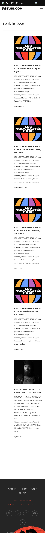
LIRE (24, 489)
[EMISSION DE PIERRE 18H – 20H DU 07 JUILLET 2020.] (28, 372)
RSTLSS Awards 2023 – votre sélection (22, 505)
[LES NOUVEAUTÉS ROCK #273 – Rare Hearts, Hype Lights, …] (28, 48)
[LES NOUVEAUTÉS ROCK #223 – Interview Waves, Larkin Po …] (28, 291)
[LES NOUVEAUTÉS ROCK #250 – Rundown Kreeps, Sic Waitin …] (28, 210)
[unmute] (36, 2)
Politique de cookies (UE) (22, 501)
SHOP (22, 493)
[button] (41, 8)
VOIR (34, 489)
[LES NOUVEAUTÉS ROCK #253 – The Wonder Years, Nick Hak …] (28, 129)
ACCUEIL (13, 489)
